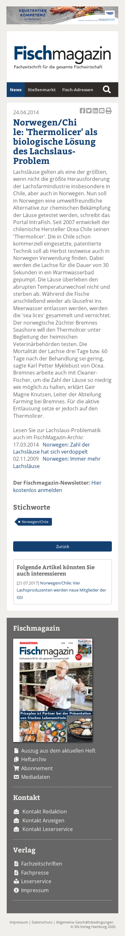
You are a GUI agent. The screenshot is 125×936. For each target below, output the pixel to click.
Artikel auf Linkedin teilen (96, 114)
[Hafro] (62, 22)
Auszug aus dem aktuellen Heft (58, 750)
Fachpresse (35, 872)
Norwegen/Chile (35, 521)
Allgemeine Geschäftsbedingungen (84, 922)
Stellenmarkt (42, 90)
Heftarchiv (33, 759)
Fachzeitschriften (41, 863)
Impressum (35, 890)
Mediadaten (35, 776)
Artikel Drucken (108, 114)
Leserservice (36, 881)
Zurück (62, 546)
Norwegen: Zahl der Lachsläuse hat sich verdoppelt (51, 448)
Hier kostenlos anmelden (57, 486)
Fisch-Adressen (77, 90)
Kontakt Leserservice (47, 829)
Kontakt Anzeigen (43, 820)
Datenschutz (42, 922)
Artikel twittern (89, 114)
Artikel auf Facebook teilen (83, 114)
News (15, 90)
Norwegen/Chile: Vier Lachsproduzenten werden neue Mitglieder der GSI (61, 590)
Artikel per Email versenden (102, 114)
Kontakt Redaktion (44, 811)
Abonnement (37, 768)
